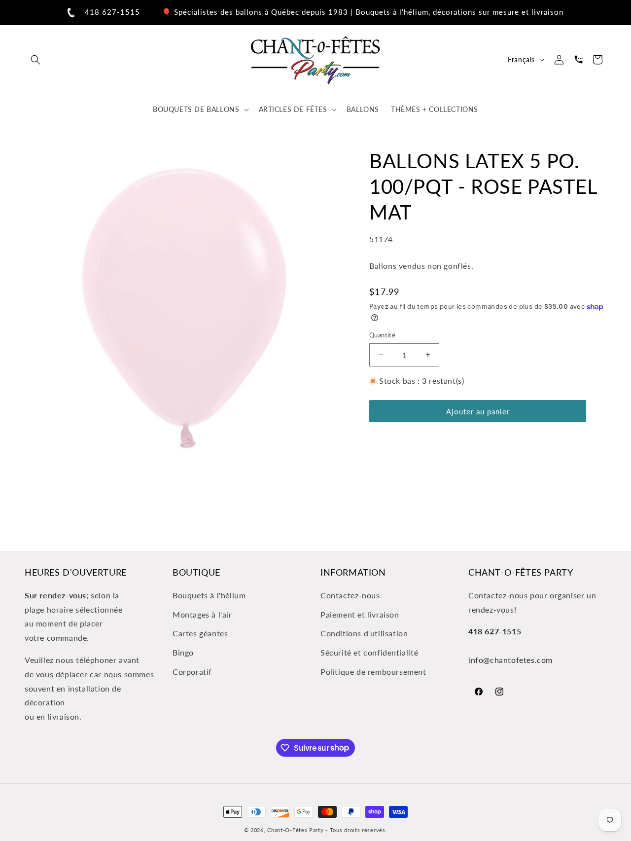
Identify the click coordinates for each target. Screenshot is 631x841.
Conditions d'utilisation (364, 633)
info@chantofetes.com (510, 659)
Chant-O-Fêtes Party (295, 830)
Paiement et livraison (359, 614)
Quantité (382, 335)
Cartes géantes (200, 633)
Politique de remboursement (373, 671)
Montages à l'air (202, 614)
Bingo (183, 652)
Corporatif (192, 671)
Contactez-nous (350, 594)
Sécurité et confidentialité (369, 652)
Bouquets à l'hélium (209, 594)
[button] (35, 60)
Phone (578, 59)
